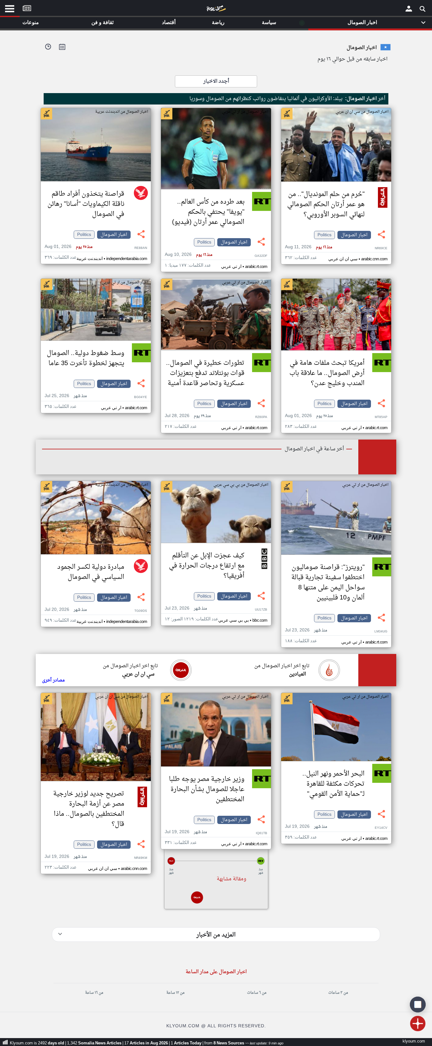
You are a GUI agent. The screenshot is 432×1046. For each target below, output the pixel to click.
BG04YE (140, 397)
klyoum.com (414, 1041)
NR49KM (140, 858)
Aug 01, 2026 (68, 247)
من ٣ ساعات (338, 992)
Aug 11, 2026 (308, 247)
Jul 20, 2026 (66, 609)
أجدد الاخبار (216, 81)
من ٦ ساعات (256, 992)
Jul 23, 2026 (306, 630)
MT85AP (381, 417)
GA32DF (261, 256)
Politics (324, 235)
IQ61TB (261, 833)
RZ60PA (261, 417)
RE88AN (140, 248)
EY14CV (381, 828)
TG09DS (140, 611)
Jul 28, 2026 (188, 416)
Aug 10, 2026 (188, 254)
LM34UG (380, 632)
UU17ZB (261, 610)
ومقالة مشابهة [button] (231, 879)
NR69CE (381, 248)
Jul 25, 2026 (66, 396)
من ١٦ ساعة (94, 992)
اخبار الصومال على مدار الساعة (216, 972)
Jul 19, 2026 (306, 826)
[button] (215, 861)
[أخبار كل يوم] (216, 10)
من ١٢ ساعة (175, 992)
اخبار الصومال (354, 235)
